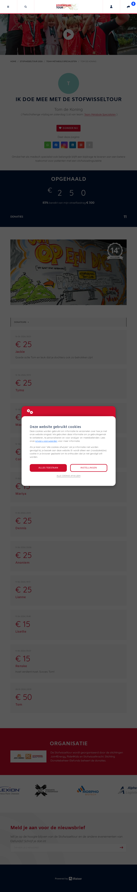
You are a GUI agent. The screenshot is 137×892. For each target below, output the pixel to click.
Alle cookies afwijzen (68, 475)
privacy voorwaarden (46, 441)
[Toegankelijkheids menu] (133, 4)
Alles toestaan (48, 467)
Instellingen (88, 467)
